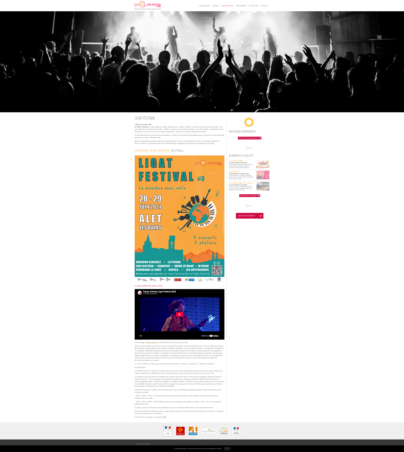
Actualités (253, 6)
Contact (264, 6)
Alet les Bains (151, 342)
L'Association (204, 6)
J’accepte (227, 448)
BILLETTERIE (176, 150)
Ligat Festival (227, 6)
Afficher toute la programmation (248, 138)
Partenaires (241, 6)
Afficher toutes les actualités (248, 195)
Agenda (216, 6)
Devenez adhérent (246, 216)
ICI (163, 417)
